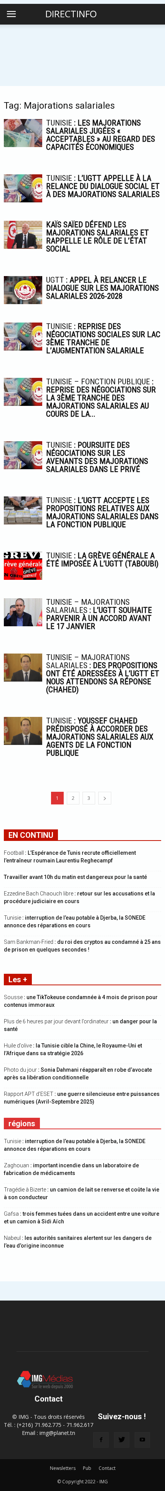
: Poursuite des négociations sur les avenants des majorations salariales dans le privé (97, 457)
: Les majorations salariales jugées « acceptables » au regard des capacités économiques (100, 135)
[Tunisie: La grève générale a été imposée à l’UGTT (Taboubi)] (23, 566)
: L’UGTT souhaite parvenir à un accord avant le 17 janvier (99, 614)
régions (21, 1123)
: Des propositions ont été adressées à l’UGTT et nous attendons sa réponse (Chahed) (102, 673)
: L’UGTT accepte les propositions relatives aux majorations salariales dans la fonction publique (102, 512)
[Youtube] (142, 1440)
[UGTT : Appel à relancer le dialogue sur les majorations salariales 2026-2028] (23, 290)
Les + (17, 979)
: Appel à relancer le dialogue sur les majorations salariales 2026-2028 (102, 288)
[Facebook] (101, 1440)
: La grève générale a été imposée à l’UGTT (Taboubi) (102, 559)
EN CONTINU (30, 835)
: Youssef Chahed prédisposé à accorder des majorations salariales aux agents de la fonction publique (99, 737)
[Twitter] (121, 1440)
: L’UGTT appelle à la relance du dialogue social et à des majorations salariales (103, 186)
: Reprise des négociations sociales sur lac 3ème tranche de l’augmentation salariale (103, 338)
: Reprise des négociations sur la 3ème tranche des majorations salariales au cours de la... (101, 398)
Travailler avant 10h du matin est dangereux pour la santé (75, 877)
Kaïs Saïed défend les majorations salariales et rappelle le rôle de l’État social (97, 236)
